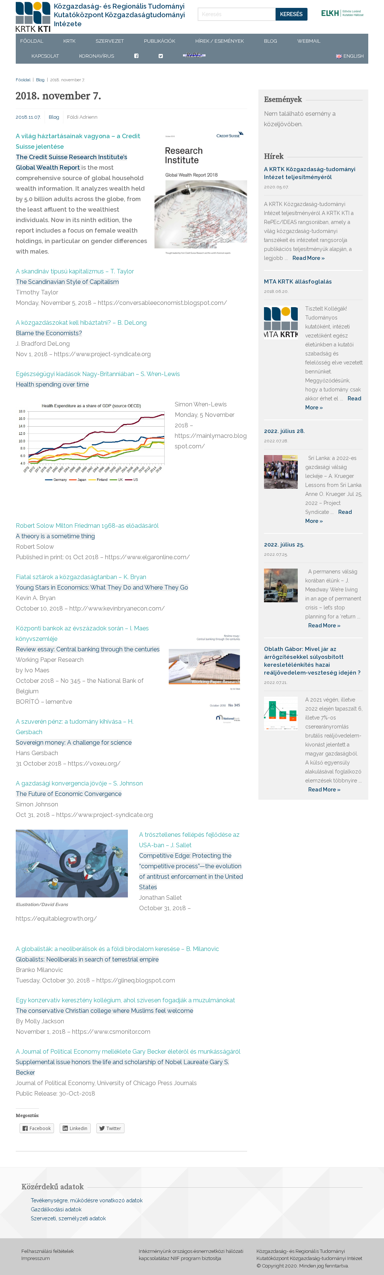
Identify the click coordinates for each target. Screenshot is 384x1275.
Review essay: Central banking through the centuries (88, 649)
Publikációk (159, 41)
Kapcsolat (45, 56)
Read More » (308, 258)
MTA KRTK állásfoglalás (298, 281)
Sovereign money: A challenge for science (74, 742)
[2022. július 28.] (281, 471)
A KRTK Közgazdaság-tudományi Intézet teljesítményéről (310, 173)
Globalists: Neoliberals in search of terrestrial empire (87, 959)
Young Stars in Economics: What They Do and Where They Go (102, 587)
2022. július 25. (284, 544)
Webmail (308, 41)
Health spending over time (52, 384)
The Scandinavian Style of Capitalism (67, 281)
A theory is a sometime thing (55, 536)
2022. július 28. (284, 431)
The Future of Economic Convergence (69, 793)
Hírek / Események (219, 41)
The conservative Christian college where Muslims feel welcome (104, 1010)
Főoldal (31, 41)
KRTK (69, 41)
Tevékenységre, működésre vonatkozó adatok (86, 1200)
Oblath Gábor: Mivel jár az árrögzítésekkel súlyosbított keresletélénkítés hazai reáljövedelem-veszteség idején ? (312, 661)
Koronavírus (96, 56)
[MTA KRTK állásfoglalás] (281, 321)
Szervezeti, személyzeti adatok (68, 1218)
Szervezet (110, 41)
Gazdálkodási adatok (56, 1209)
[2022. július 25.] (281, 584)
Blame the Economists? (49, 333)
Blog (270, 41)
